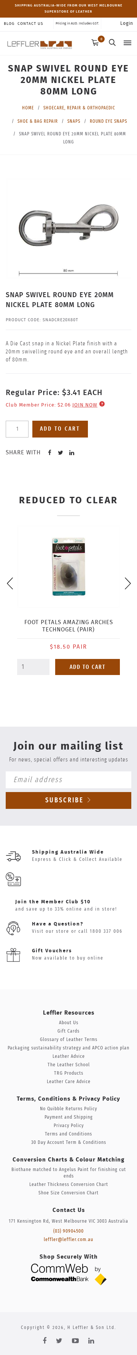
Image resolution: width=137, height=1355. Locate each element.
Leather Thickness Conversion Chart (68, 1184)
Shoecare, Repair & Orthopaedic (79, 108)
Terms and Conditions (68, 1134)
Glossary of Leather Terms (68, 1039)
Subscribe (65, 800)
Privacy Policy (69, 1125)
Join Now (84, 405)
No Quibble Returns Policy (68, 1108)
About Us (68, 1022)
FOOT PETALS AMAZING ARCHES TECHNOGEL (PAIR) (68, 626)
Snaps (73, 121)
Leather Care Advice (69, 1081)
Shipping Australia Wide (68, 852)
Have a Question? (57, 924)
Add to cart (60, 429)
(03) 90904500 (68, 1231)
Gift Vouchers (52, 950)
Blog (9, 24)
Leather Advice (69, 1056)
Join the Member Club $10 (53, 902)
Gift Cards (68, 1031)
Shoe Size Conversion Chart (68, 1193)
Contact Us (30, 24)
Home (28, 108)
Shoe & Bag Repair (38, 121)
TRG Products (68, 1073)
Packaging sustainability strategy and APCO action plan (68, 1048)
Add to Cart (88, 667)
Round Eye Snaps (108, 121)
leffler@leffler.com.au (68, 1239)
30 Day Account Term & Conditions (68, 1142)
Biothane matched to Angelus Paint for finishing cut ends (68, 1173)
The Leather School (69, 1064)
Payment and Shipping (69, 1117)
